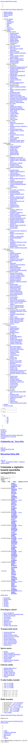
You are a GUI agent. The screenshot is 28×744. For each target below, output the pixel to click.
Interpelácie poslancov (15, 280)
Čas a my (9, 27)
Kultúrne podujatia (14, 328)
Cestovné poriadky (14, 355)
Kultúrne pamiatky (14, 379)
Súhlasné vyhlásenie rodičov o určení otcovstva (17, 172)
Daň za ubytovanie (14, 51)
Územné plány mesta (15, 269)
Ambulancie (13, 353)
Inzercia (12, 356)
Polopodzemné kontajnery (16, 108)
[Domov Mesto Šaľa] (12, 435)
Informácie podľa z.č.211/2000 (17, 309)
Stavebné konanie (14, 191)
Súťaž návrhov (13, 298)
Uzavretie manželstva (15, 174)
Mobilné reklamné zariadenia (17, 221)
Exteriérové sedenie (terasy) (17, 219)
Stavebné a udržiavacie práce (17, 197)
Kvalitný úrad (13, 149)
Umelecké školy (14, 78)
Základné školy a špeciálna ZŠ (17, 75)
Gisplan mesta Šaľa (8, 671)
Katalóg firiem (13, 357)
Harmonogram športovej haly (17, 372)
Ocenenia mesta (14, 383)
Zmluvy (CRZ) (13, 317)
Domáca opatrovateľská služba (17, 96)
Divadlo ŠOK (13, 338)
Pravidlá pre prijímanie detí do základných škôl (17, 72)
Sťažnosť (12, 240)
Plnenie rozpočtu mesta (15, 285)
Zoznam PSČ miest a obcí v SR (18, 396)
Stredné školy (13, 77)
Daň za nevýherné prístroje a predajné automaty (17, 60)
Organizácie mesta (14, 256)
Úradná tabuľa (10, 22)
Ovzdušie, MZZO (14, 113)
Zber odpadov (7, 617)
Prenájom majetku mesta (16, 291)
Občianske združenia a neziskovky (18, 373)
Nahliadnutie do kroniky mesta (17, 245)
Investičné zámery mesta (16, 260)
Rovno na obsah (5, 1)
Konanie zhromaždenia (15, 237)
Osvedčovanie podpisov (10, 615)
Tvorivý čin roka (14, 384)
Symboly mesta (14, 376)
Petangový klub (14, 369)
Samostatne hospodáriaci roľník (18, 218)
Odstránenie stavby (14, 206)
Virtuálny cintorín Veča (9, 673)
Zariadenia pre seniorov (16, 95)
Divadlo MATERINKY (16, 336)
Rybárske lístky (14, 246)
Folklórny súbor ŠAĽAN (16, 339)
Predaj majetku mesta (15, 290)
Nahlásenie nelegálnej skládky (17, 109)
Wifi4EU (6, 676)
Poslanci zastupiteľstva (15, 277)
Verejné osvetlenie (14, 137)
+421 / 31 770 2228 (18, 707)
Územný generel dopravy (16, 129)
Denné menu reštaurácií (16, 348)
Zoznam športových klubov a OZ (18, 370)
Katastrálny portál (14, 394)
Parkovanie (12, 122)
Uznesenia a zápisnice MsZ (16, 274)
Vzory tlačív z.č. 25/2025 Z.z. (17, 189)
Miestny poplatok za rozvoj (16, 58)
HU (8, 420)
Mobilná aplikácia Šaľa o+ (10, 668)
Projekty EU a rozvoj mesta (16, 259)
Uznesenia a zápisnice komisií (17, 276)
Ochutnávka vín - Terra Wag (12, 441)
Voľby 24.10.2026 (8, 405)
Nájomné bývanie (14, 85)
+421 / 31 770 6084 (14, 709)
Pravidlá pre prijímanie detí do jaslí (18, 67)
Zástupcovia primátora (15, 253)
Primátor (12, 252)
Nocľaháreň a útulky (15, 92)
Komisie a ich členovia (15, 278)
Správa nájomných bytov (16, 294)
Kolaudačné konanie (15, 192)
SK (7, 417)
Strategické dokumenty (15, 267)
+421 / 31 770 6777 (17, 704)
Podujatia (9, 23)
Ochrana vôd (13, 115)
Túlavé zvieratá (14, 119)
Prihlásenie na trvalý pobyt (16, 157)
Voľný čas (11, 324)
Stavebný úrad (7, 624)
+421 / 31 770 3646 (14, 708)
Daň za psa (12, 47)
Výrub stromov (13, 112)
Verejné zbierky (14, 228)
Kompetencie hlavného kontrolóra (18, 270)
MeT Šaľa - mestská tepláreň (17, 102)
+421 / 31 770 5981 (8, 683)
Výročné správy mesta (15, 288)
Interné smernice (14, 266)
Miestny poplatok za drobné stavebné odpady (17, 56)
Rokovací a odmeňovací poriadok (18, 281)
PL (7, 423)
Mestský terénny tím (15, 93)
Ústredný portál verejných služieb (18, 403)
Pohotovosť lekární (14, 352)
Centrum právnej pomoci (16, 397)
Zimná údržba (13, 139)
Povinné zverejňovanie (9, 632)
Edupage (12, 81)
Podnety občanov (8, 15)
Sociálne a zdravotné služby (10, 625)
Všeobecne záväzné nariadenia (17, 264)
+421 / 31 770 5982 (8, 684)
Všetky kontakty (8, 712)
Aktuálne (9, 20)
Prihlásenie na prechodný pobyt (17, 158)
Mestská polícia (14, 38)
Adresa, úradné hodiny (15, 146)
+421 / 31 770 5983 (8, 686)
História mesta (13, 377)
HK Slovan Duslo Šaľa (15, 362)
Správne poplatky (14, 62)
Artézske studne (14, 116)
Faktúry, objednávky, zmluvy (17, 318)
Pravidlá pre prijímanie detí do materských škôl (17, 69)
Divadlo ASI (13, 335)
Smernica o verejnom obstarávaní (18, 301)
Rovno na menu (13, 1)
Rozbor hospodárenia (15, 287)
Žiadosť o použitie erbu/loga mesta (18, 247)
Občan (9, 30)
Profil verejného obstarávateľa (17, 300)
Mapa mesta (13, 133)
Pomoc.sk (12, 400)
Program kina (13, 326)
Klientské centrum (14, 33)
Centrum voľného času (15, 79)
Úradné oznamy (8, 661)
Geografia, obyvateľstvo (16, 380)
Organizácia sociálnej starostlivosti (18, 99)
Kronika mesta (13, 386)
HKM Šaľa (13, 363)
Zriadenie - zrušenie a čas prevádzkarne (16, 210)
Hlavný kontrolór (14, 254)
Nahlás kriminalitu (8, 13)
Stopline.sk (12, 398)
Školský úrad (13, 65)
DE (8, 421)
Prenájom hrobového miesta (17, 141)
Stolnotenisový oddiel (15, 366)
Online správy (10, 29)
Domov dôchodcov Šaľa (16, 101)
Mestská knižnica (14, 329)
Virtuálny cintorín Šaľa (9, 672)
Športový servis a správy (16, 360)
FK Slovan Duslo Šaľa (15, 364)
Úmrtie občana (13, 187)
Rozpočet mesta (14, 284)
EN (8, 418)
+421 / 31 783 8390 (14, 711)
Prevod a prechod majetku (16, 293)
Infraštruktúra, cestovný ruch (17, 381)
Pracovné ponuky (14, 350)
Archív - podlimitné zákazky (17, 305)
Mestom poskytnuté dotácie (16, 319)
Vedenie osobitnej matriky (16, 182)
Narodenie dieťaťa (14, 170)
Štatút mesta (13, 263)
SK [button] (4, 415)
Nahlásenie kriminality (15, 37)
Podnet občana (13, 34)
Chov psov (12, 117)
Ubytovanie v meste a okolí (16, 349)
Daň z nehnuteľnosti (15, 45)
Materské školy (13, 74)
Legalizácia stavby (14, 205)
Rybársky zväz (13, 367)
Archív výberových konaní (16, 321)
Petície (11, 239)
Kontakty (6, 16)
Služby (9, 143)
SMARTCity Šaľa (14, 41)
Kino (8, 24)
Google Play (7, 721)
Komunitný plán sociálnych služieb (18, 98)
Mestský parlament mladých (17, 82)
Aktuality (11, 19)
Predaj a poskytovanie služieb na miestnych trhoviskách (18, 216)
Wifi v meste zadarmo (15, 346)
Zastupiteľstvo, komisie (12, 461)
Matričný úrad (7, 622)
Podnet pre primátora (15, 36)
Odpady (12, 105)
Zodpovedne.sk (14, 401)
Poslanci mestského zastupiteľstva (12, 654)
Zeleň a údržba (13, 110)
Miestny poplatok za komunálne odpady (13, 614)
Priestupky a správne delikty (17, 236)
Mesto (8, 249)
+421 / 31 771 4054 (16, 705)
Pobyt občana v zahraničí (16, 163)
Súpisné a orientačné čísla (16, 167)
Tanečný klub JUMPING (16, 340)
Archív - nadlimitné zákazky (17, 307)
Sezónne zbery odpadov (16, 106)
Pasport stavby (13, 204)
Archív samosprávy (15, 322)
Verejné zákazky (14, 297)
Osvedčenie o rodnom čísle (16, 181)
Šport (8, 26)
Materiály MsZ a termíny (16, 273)
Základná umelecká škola (16, 343)
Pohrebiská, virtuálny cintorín (17, 140)
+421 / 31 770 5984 (8, 687)
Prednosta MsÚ (14, 150)
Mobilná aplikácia (8, 12)
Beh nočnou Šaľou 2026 (10, 454)
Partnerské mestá (14, 257)
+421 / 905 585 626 (18, 702)
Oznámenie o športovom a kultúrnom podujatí (16, 213)
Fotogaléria (12, 331)
